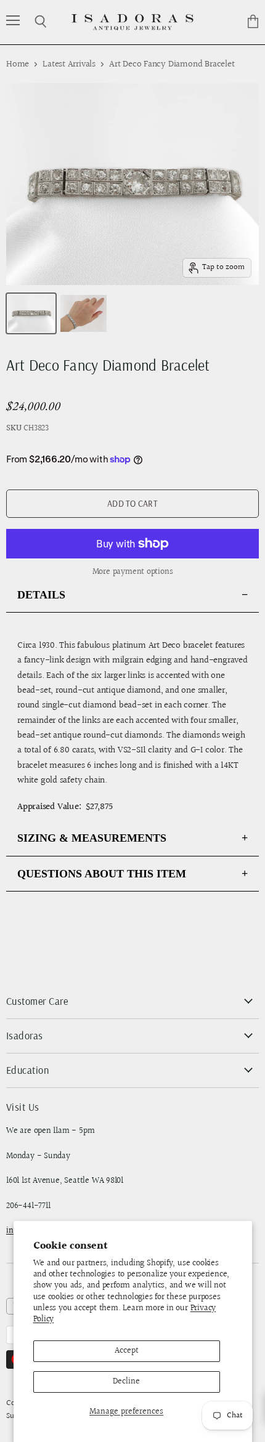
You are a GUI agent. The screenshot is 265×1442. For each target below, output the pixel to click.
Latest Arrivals (69, 64)
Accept (127, 1351)
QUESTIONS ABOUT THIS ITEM (101, 874)
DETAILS (41, 595)
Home (17, 64)
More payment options (132, 572)
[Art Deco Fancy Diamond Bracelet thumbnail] (31, 313)
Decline (126, 1381)
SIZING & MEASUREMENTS (91, 838)
